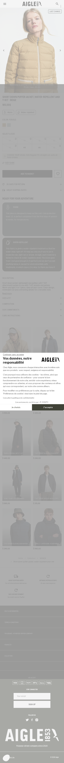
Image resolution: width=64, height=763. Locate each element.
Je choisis (15, 407)
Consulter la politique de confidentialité (18, 398)
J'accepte (48, 407)
